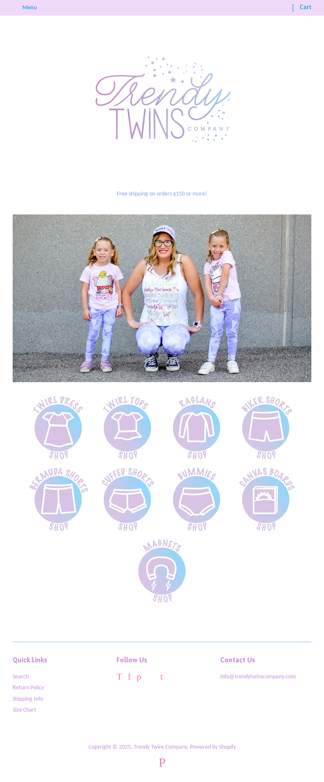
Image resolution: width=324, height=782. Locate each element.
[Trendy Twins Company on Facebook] (129, 678)
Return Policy (28, 688)
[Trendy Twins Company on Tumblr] (161, 678)
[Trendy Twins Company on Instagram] (150, 678)
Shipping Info (28, 699)
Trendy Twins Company (160, 747)
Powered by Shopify (213, 747)
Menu (29, 8)
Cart (304, 7)
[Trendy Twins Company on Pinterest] (139, 678)
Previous (30, 298)
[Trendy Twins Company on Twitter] (119, 678)
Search (21, 677)
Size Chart (24, 710)
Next (293, 298)
